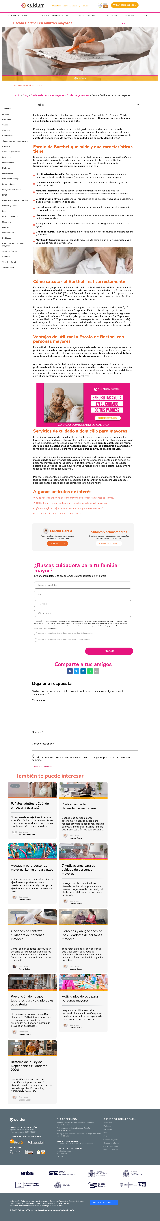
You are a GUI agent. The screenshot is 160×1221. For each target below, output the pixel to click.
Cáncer (5, 125)
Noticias (5, 227)
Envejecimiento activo (11, 189)
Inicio (17, 95)
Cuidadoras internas (111, 1143)
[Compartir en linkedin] (83, 671)
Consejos (6, 130)
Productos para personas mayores (13, 244)
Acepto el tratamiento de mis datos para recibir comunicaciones (64, 639)
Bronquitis (6, 119)
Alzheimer (6, 108)
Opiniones (129, 16)
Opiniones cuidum (110, 1150)
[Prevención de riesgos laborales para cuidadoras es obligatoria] (32, 990)
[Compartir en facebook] (70, 671)
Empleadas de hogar (11, 179)
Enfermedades (8, 184)
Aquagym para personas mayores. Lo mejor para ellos (32, 867)
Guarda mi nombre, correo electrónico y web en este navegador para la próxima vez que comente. (81, 758)
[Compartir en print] (96, 671)
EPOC (4, 195)
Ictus (4, 211)
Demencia (6, 157)
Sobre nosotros (27, 1201)
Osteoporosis (8, 232)
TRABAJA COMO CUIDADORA (125, 5)
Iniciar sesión (15, 1201)
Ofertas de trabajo (76, 1201)
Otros (12, 1203)
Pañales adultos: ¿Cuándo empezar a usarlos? (30, 805)
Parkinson (6, 238)
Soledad (6, 256)
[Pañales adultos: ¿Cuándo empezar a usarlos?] (32, 797)
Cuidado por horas (110, 1146)
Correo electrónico (43, 744)
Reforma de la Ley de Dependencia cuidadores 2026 (29, 1066)
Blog (25, 95)
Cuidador (6, 146)
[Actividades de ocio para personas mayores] (83, 990)
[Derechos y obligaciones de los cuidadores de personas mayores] (83, 925)
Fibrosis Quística (9, 205)
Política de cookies (61, 1203)
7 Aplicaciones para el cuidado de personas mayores (78, 869)
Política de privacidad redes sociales (24, 1205)
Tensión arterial (9, 262)
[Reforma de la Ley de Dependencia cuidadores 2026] (32, 1055)
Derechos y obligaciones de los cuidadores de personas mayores (82, 935)
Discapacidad (8, 173)
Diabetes (6, 168)
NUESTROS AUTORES (108, 543)
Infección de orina (10, 216)
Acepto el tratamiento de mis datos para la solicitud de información (65, 633)
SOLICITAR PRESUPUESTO (104, 1203)
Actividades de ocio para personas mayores (80, 998)
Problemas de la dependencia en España (79, 806)
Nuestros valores (42, 1201)
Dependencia (8, 162)
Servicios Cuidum (9, 251)
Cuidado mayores (110, 1139)
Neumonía (6, 222)
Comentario (39, 700)
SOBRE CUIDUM (110, 16)
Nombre (37, 732)
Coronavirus (7, 135)
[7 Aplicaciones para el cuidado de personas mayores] (83, 859)
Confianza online (56, 1205)
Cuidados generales (78, 95)
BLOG (145, 16)
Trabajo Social (8, 267)
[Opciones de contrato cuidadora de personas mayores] (32, 925)
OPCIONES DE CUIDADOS (18, 16)
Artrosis (5, 114)
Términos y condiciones (25, 1203)
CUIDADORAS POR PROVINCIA (53, 16)
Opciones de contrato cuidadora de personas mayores (27, 935)
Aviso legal (44, 1205)
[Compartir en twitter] (76, 671)
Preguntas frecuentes (59, 1201)
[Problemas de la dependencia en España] (83, 798)
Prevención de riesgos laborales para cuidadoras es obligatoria (32, 1000)
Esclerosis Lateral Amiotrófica (15, 200)
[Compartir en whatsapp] (90, 671)
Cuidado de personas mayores (47, 95)
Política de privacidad (44, 1203)
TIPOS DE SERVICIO (84, 16)
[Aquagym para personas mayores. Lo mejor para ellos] (32, 859)
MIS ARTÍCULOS (57, 543)
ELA (105, 1136)
